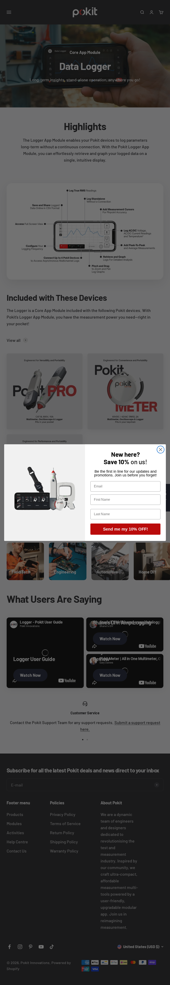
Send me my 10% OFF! (125, 529)
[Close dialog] (160, 449)
